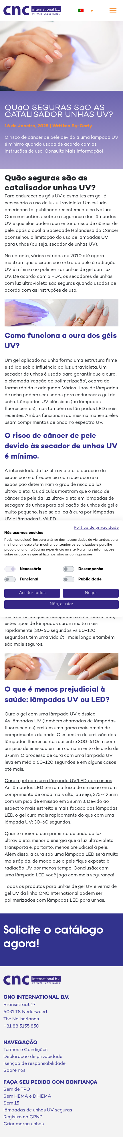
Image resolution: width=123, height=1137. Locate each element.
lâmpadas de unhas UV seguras (37, 1110)
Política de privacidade (96, 528)
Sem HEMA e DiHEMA (27, 1096)
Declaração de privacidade (32, 1057)
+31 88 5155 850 (21, 1026)
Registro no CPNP (22, 1117)
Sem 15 (11, 1103)
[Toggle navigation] (113, 10)
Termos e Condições (25, 1050)
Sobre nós (14, 1070)
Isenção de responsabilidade (34, 1063)
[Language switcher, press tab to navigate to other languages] (86, 10)
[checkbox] (10, 569)
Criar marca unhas (23, 1124)
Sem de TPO (16, 1089)
